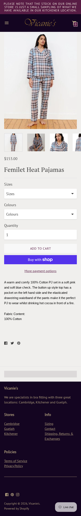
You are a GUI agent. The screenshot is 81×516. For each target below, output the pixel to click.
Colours (10, 205)
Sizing (49, 424)
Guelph (9, 429)
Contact (50, 429)
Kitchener (11, 434)
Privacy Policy (13, 466)
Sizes (8, 184)
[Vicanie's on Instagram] (17, 494)
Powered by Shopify (16, 508)
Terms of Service (15, 461)
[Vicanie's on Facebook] (7, 494)
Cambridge (12, 424)
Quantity (11, 225)
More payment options (40, 271)
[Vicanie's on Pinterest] (12, 494)
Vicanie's (34, 503)
